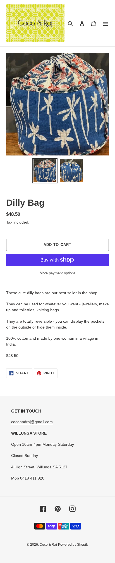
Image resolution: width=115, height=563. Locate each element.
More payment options (58, 273)
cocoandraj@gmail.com (32, 422)
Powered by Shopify (73, 545)
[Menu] (105, 23)
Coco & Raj (48, 545)
